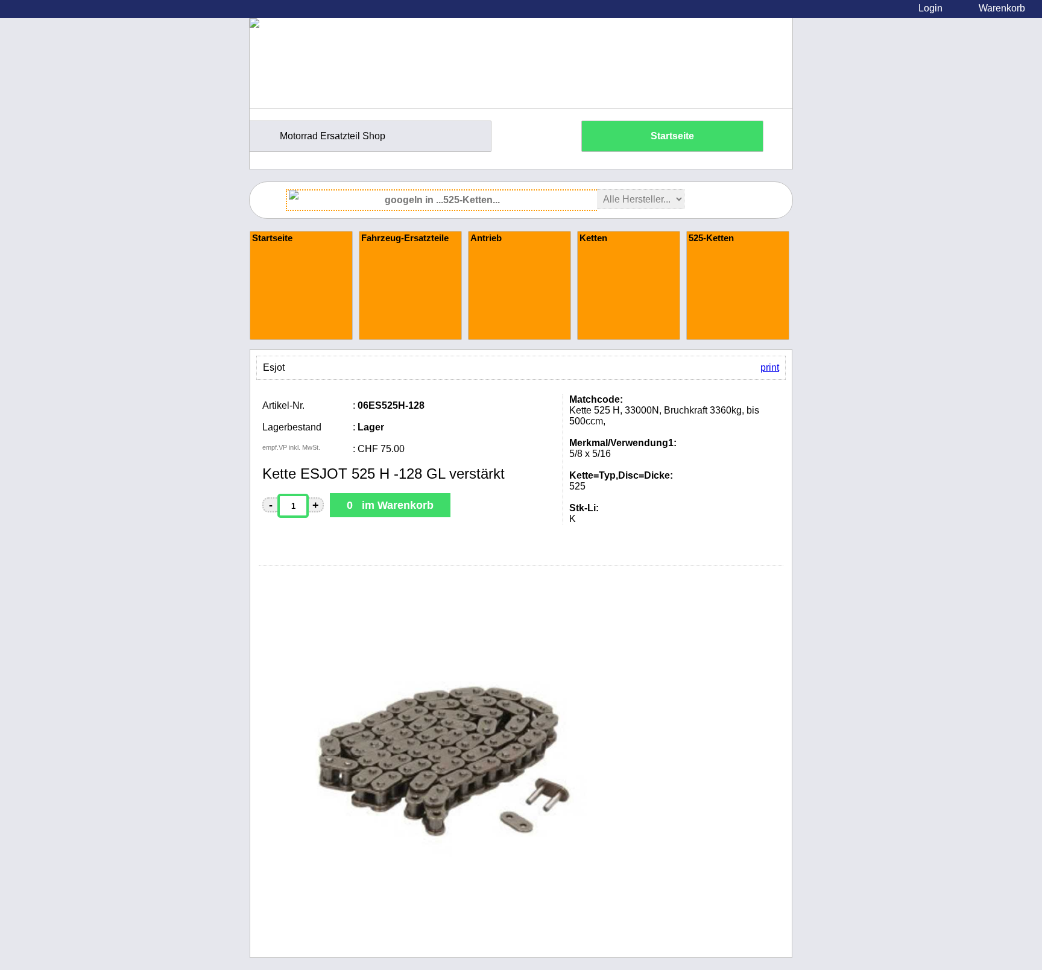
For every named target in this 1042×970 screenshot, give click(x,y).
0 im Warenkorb (390, 505)
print (769, 367)
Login (930, 8)
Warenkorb (1002, 8)
